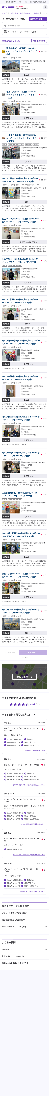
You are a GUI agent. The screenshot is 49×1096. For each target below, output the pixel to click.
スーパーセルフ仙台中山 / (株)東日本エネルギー (29, 854)
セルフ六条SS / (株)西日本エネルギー (32, 824)
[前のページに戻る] (3, 18)
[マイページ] (45, 7)
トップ (4, 13)
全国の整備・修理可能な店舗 (20, 13)
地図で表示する (39, 40)
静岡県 (36, 13)
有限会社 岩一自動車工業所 (35, 750)
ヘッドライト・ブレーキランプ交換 (22, 31)
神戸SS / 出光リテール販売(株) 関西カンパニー (29, 785)
